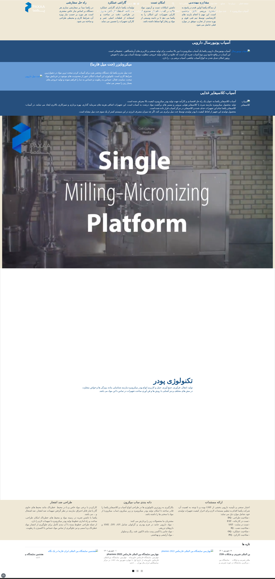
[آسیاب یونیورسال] (240, 51)
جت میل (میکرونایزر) (216, 11)
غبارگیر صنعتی (157, 11)
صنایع (223, 4)
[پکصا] (35, 7)
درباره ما (232, 4)
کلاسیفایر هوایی (193, 11)
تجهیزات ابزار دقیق (108, 11)
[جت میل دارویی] (33, 76)
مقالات (204, 4)
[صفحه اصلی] (138, 4)
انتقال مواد (175, 11)
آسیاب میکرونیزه (240, 11)
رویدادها (194, 4)
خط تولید (213, 4)
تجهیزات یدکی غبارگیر (133, 11)
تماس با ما (184, 4)
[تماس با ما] (134, 4)
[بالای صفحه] (3, 576)
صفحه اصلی (243, 4)
